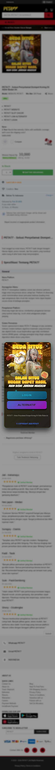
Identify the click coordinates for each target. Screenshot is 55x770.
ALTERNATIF (27, 404)
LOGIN (27, 395)
